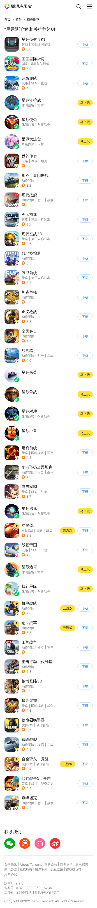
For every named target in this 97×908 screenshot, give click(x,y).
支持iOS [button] (27, 530)
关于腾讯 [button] (10, 864)
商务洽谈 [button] (66, 864)
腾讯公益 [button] (10, 869)
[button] (18, 6)
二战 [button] (50, 355)
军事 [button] (50, 453)
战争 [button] (50, 472)
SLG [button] (34, 83)
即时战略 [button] (37, 453)
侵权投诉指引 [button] (75, 869)
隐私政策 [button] (57, 869)
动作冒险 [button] (28, 180)
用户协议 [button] (10, 874)
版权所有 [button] (26, 869)
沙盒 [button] (40, 647)
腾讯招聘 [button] (81, 864)
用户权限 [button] (41, 869)
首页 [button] (7, 19)
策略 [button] (25, 83)
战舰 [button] (50, 200)
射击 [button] (40, 200)
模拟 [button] (40, 744)
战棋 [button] (34, 783)
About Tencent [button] (31, 864)
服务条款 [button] (50, 864)
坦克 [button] (44, 161)
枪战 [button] (44, 83)
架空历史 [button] (47, 783)
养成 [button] (34, 161)
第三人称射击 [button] (40, 219)
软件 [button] (19, 19)
